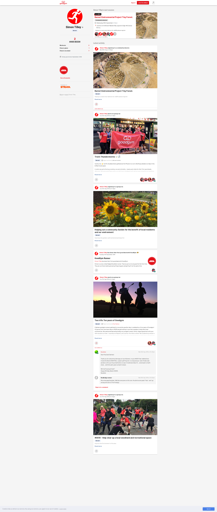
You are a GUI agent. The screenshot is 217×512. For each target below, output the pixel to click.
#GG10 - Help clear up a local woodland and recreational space (123, 437)
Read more (98, 99)
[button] (153, 2)
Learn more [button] (62, 509)
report (66, 94)
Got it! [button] (208, 509)
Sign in (133, 2)
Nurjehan (103, 352)
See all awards (65, 78)
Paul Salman (116, 324)
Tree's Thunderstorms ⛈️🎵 (107, 156)
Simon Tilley (103, 48)
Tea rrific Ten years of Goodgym (109, 320)
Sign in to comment (101, 387)
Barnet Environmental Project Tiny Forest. (114, 17)
